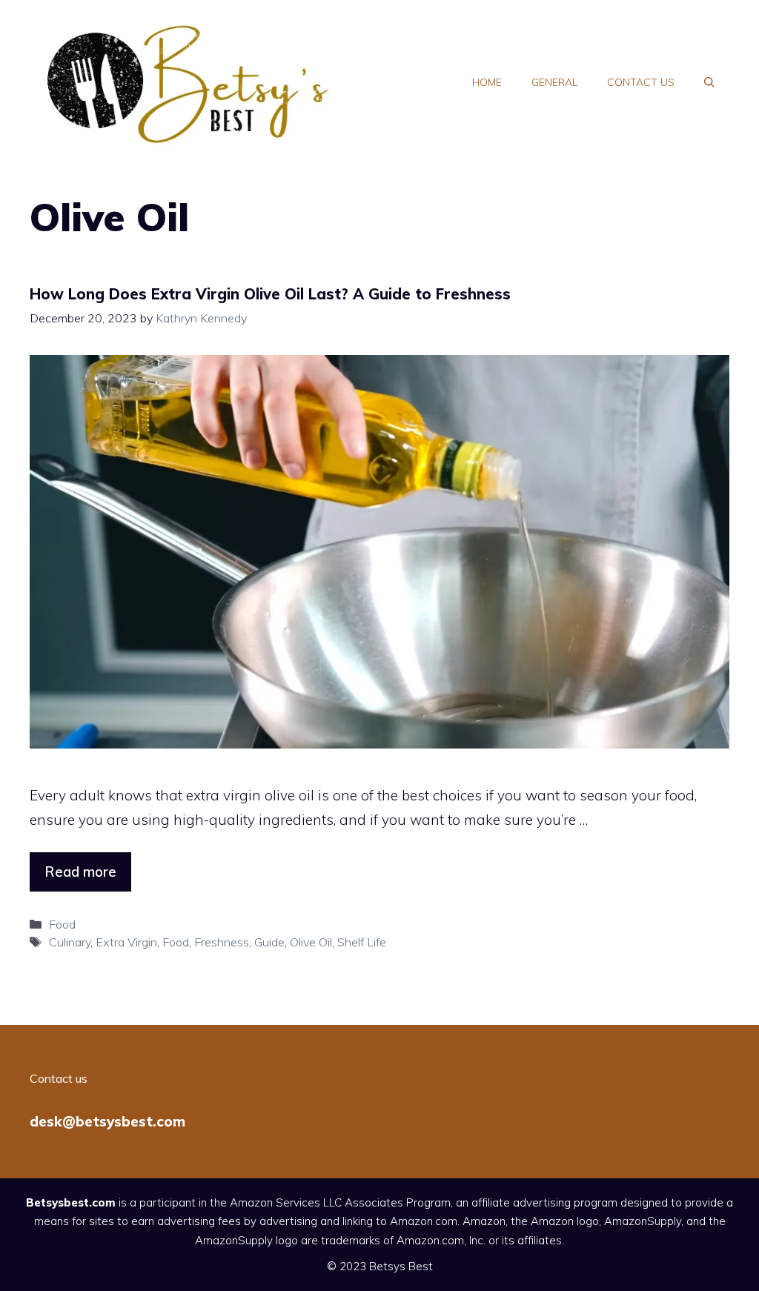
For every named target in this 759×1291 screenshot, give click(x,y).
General (554, 82)
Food (62, 924)
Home (487, 82)
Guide (269, 942)
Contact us (641, 82)
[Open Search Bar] (709, 82)
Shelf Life (361, 942)
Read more (80, 871)
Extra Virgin (126, 942)
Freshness (221, 942)
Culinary (69, 942)
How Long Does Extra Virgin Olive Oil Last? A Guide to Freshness (270, 294)
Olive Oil (311, 942)
